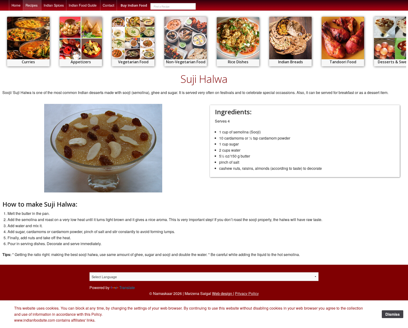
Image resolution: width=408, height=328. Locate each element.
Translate (127, 287)
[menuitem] (16, 5)
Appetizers (81, 61)
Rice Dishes (238, 61)
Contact (108, 5)
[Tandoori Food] (343, 38)
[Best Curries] (28, 38)
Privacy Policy (247, 293)
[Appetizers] (81, 38)
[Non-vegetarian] (185, 38)
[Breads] (290, 38)
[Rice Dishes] (238, 38)
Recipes (32, 5)
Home (16, 5)
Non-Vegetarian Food (185, 61)
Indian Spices (54, 5)
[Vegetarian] (133, 38)
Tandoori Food (343, 61)
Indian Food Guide (83, 5)
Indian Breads (290, 61)
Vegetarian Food (133, 61)
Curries (28, 61)
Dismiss (392, 314)
